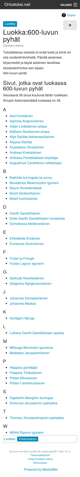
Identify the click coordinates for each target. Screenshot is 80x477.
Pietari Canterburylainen (27, 383)
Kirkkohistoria (28, 439)
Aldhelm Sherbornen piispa (29, 131)
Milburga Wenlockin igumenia (31, 347)
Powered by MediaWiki (41, 469)
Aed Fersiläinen (21, 115)
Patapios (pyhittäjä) (24, 367)
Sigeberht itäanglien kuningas (31, 397)
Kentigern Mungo (22, 318)
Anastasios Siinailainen (27, 147)
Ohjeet (71, 15)
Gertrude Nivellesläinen (27, 278)
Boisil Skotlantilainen (25, 193)
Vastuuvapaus (40, 462)
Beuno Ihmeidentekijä (25, 188)
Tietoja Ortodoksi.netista (40, 458)
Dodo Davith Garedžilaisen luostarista (37, 218)
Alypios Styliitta (21, 142)
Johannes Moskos (23, 303)
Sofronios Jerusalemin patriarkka (33, 403)
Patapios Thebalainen (26, 372)
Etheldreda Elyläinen (25, 238)
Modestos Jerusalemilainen (30, 352)
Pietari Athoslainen (23, 378)
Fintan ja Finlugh (22, 258)
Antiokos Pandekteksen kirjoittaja (34, 157)
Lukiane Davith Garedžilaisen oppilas (37, 332)
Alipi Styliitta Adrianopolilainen (32, 136)
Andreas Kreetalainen (25, 152)
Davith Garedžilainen (25, 213)
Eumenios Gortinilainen (27, 243)
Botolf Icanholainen (24, 198)
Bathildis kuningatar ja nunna (31, 177)
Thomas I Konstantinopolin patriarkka (37, 417)
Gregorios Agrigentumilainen (30, 283)
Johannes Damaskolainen (29, 298)
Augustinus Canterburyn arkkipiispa (36, 162)
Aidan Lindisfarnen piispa (28, 126)
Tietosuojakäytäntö (40, 455)
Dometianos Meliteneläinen (30, 223)
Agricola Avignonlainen (27, 121)
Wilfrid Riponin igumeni (27, 432)
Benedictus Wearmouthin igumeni (34, 182)
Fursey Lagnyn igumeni (27, 263)
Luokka (9, 438)
